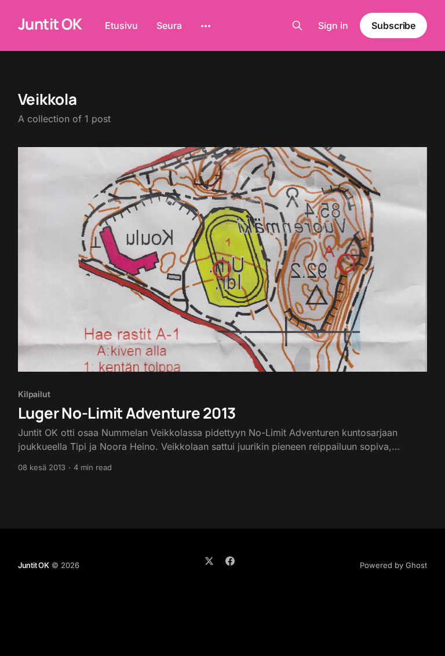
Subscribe (393, 25)
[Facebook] (230, 561)
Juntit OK (50, 24)
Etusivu (121, 25)
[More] (205, 26)
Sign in (333, 25)
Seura (169, 25)
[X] (209, 561)
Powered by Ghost (393, 565)
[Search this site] (297, 25)
